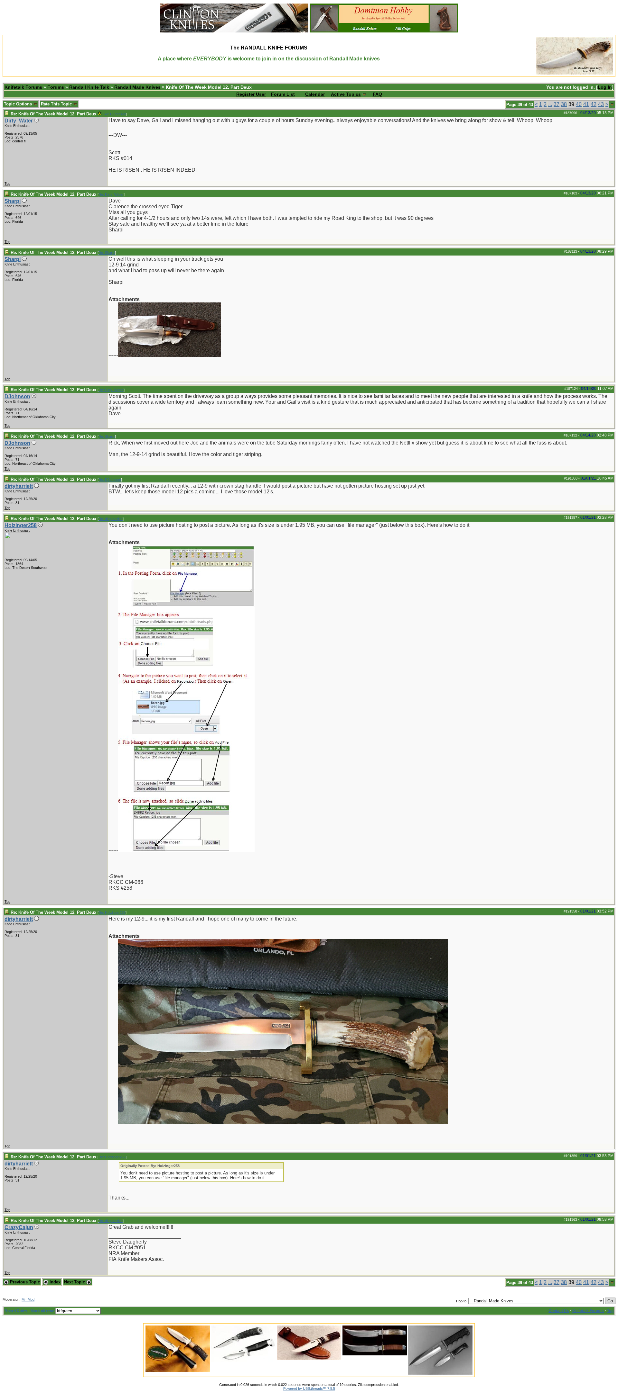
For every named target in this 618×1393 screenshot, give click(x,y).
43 (601, 104)
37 (556, 104)
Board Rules (16, 1311)
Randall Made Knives (137, 87)
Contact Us (558, 1310)
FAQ (377, 94)
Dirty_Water (19, 120)
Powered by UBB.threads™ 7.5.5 (309, 1388)
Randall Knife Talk (89, 87)
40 (579, 104)
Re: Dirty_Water (111, 194)
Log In (605, 87)
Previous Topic (24, 1282)
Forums (55, 87)
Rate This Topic (57, 104)
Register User (251, 94)
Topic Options (18, 104)
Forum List (283, 94)
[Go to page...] (612, 104)
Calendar (315, 94)
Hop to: (461, 1301)
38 (564, 104)
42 (593, 104)
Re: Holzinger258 (112, 912)
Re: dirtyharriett (110, 519)
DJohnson (17, 396)
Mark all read (42, 1311)
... (550, 104)
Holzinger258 (21, 525)
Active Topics (346, 94)
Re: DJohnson (115, 114)
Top (7, 183)
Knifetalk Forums (23, 87)
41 (586, 104)
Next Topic (75, 1282)
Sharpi (13, 201)
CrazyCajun (19, 1227)
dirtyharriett (19, 486)
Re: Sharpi (106, 253)
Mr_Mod (28, 1299)
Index (54, 1282)
